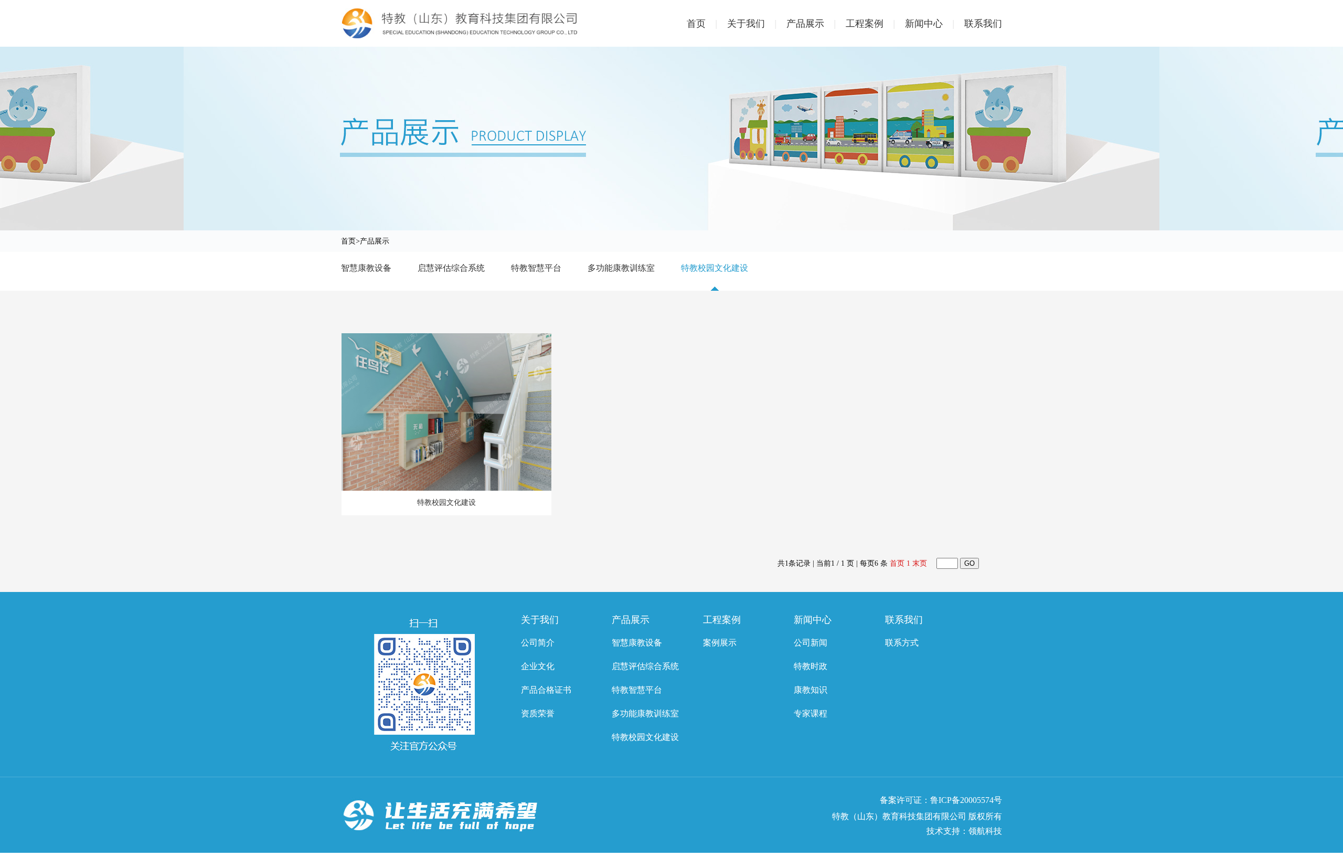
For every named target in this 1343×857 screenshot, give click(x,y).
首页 (702, 23)
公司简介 (538, 642)
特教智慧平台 (536, 267)
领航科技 (985, 831)
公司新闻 (810, 642)
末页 (919, 563)
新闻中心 (930, 23)
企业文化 (538, 666)
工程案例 (871, 23)
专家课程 (810, 713)
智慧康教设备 (366, 267)
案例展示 (720, 642)
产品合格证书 (546, 689)
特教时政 (810, 666)
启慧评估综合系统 (451, 267)
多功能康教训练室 (621, 267)
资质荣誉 (538, 713)
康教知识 (810, 689)
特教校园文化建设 (714, 267)
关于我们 (752, 23)
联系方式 (902, 642)
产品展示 (811, 23)
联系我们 (983, 23)
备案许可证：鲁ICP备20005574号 (941, 800)
